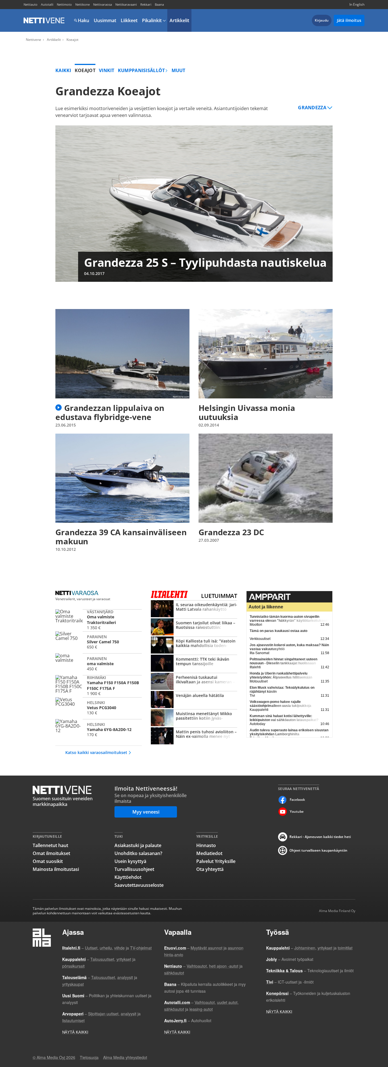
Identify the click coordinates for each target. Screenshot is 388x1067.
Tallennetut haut (50, 845)
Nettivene (44, 20)
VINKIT (106, 70)
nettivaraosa (77, 593)
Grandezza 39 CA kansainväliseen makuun (122, 493)
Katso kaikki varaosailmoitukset (96, 752)
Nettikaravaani (126, 4)
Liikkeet (129, 20)
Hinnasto (206, 845)
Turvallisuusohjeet (134, 869)
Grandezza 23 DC (266, 493)
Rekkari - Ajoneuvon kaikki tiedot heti (320, 836)
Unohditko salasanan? (138, 853)
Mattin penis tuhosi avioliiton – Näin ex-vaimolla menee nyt (194, 736)
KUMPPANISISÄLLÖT (141, 70)
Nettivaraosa (102, 4)
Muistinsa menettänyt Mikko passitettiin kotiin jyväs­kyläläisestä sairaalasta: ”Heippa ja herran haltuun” (194, 718)
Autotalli (47, 4)
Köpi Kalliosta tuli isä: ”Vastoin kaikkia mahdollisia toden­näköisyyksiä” (194, 646)
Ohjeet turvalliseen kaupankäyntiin (318, 850)
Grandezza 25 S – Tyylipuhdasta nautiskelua (194, 203)
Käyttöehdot (127, 877)
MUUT (178, 70)
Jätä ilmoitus (349, 20)
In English (356, 4)
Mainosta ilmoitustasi (56, 869)
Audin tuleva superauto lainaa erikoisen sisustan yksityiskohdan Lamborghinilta (289, 732)
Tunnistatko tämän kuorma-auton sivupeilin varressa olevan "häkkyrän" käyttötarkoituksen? (289, 619)
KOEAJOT (85, 70)
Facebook (297, 799)
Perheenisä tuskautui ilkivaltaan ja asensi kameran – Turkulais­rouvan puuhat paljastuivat (194, 682)
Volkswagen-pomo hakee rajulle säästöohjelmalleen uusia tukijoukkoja (280, 704)
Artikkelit (179, 20)
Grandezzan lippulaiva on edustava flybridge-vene (122, 368)
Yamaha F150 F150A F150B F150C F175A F (98, 685)
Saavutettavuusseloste (139, 885)
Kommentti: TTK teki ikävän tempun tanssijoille (194, 664)
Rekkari (145, 4)
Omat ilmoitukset (51, 853)
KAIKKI (63, 70)
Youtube (297, 811)
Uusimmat (105, 20)
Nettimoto (64, 4)
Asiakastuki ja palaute (137, 845)
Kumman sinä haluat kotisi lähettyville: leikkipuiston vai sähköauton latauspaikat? (284, 718)
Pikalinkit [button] (152, 20)
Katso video (58, 407)
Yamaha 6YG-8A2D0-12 (98, 729)
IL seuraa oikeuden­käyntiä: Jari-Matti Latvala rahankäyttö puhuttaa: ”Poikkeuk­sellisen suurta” (194, 609)
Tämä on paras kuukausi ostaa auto (278, 631)
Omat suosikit (48, 861)
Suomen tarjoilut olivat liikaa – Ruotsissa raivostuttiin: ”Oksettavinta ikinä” (194, 627)
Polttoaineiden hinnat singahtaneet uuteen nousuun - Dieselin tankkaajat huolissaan (283, 661)
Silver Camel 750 (98, 641)
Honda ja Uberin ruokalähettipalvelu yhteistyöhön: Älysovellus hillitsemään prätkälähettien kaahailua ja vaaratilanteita (284, 677)
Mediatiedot (209, 853)
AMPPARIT (289, 596)
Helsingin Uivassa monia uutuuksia (266, 368)
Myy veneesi (145, 812)
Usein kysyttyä (130, 861)
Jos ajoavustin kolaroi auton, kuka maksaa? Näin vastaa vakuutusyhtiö (289, 647)
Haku (83, 20)
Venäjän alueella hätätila (194, 700)
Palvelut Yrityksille (215, 861)
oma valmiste (98, 663)
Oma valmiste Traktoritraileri (98, 619)
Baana (159, 4)
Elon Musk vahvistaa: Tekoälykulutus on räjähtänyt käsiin (282, 690)
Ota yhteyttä (210, 869)
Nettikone (82, 4)
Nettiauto (30, 4)
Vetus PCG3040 (98, 707)
